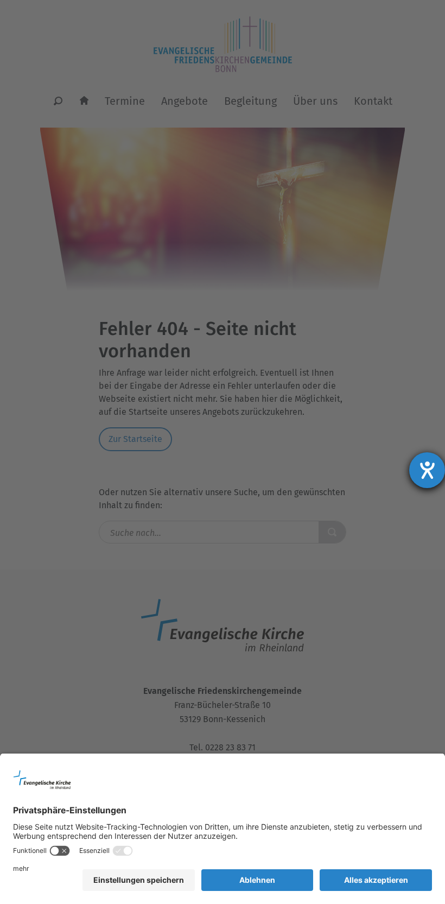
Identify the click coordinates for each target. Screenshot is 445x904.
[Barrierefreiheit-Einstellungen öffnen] (427, 470)
